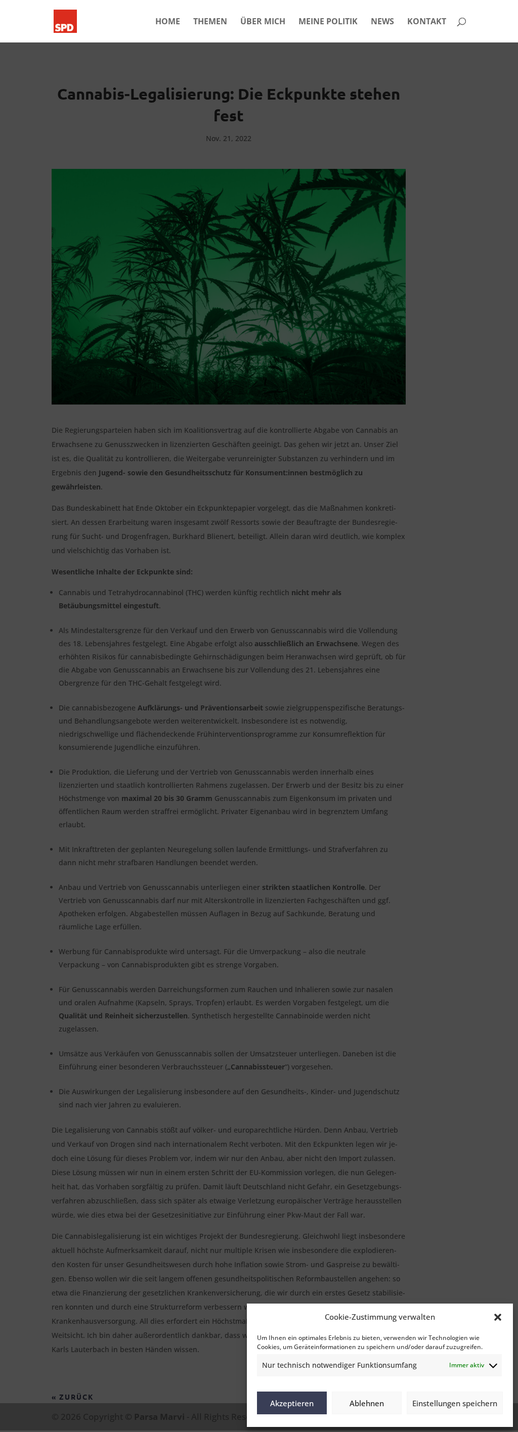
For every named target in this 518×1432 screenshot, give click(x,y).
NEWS (382, 22)
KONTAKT (426, 22)
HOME (167, 22)
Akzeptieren (292, 1403)
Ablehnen (367, 1403)
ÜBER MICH (262, 22)
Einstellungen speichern (454, 1403)
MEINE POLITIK (328, 22)
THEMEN (210, 22)
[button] (498, 1317)
